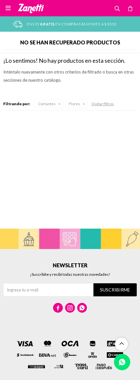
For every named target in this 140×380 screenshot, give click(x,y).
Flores (74, 103)
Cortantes (47, 103)
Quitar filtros (102, 103)
